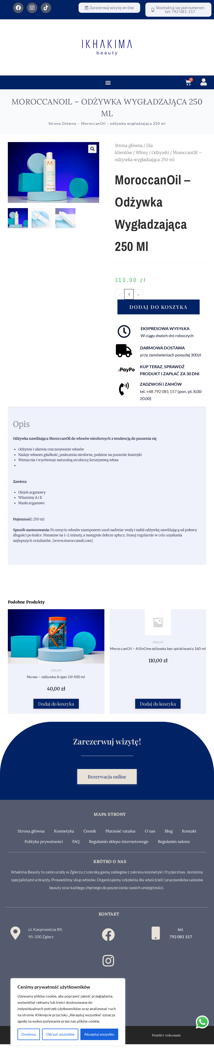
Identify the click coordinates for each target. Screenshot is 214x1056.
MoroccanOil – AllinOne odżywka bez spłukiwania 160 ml (158, 648)
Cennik (90, 831)
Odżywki (160, 152)
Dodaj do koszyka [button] (56, 704)
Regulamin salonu (174, 841)
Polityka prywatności (44, 841)
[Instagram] (32, 8)
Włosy (142, 152)
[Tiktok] (46, 8)
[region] (67, 1012)
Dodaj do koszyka (158, 306)
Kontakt (189, 831)
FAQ (76, 841)
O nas (150, 831)
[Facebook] (18, 8)
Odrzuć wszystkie (60, 1034)
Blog (169, 831)
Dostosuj (28, 1034)
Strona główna (128, 145)
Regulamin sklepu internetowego (118, 841)
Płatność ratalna (120, 831)
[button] (108, 82)
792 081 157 (180, 936)
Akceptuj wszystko (99, 1034)
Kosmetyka (64, 831)
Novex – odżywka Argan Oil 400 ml (56, 676)
